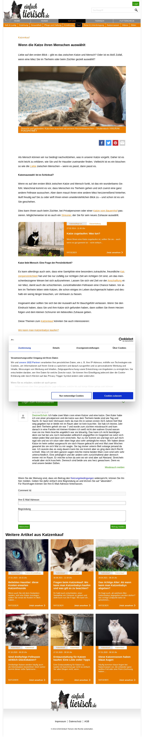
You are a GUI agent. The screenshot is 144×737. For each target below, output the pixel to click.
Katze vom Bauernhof (105, 210)
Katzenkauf (23, 37)
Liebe (33, 166)
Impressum (60, 721)
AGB (86, 721)
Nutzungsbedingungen (82, 478)
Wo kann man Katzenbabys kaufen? (38, 330)
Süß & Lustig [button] (10, 25)
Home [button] (17, 21)
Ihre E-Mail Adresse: (29, 499)
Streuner (66, 215)
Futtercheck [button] (127, 21)
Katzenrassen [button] (113, 25)
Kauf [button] (79, 25)
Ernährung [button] (69, 25)
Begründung (24, 509)
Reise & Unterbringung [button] (94, 25)
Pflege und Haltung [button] (52, 25)
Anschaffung (115, 280)
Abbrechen (24, 527)
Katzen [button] (72, 21)
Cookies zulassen (113, 396)
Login (135, 4)
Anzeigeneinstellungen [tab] (87, 348)
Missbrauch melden (114, 467)
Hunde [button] (44, 21)
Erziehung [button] (23, 25)
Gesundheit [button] (36, 25)
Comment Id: (25, 490)
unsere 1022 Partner (29, 362)
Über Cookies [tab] (119, 348)
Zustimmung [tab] (24, 348)
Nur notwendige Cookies (71, 396)
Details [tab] (56, 348)
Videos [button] (125, 25)
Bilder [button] (133, 25)
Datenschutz (75, 721)
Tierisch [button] (99, 21)
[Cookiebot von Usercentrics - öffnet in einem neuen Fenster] (121, 340)
